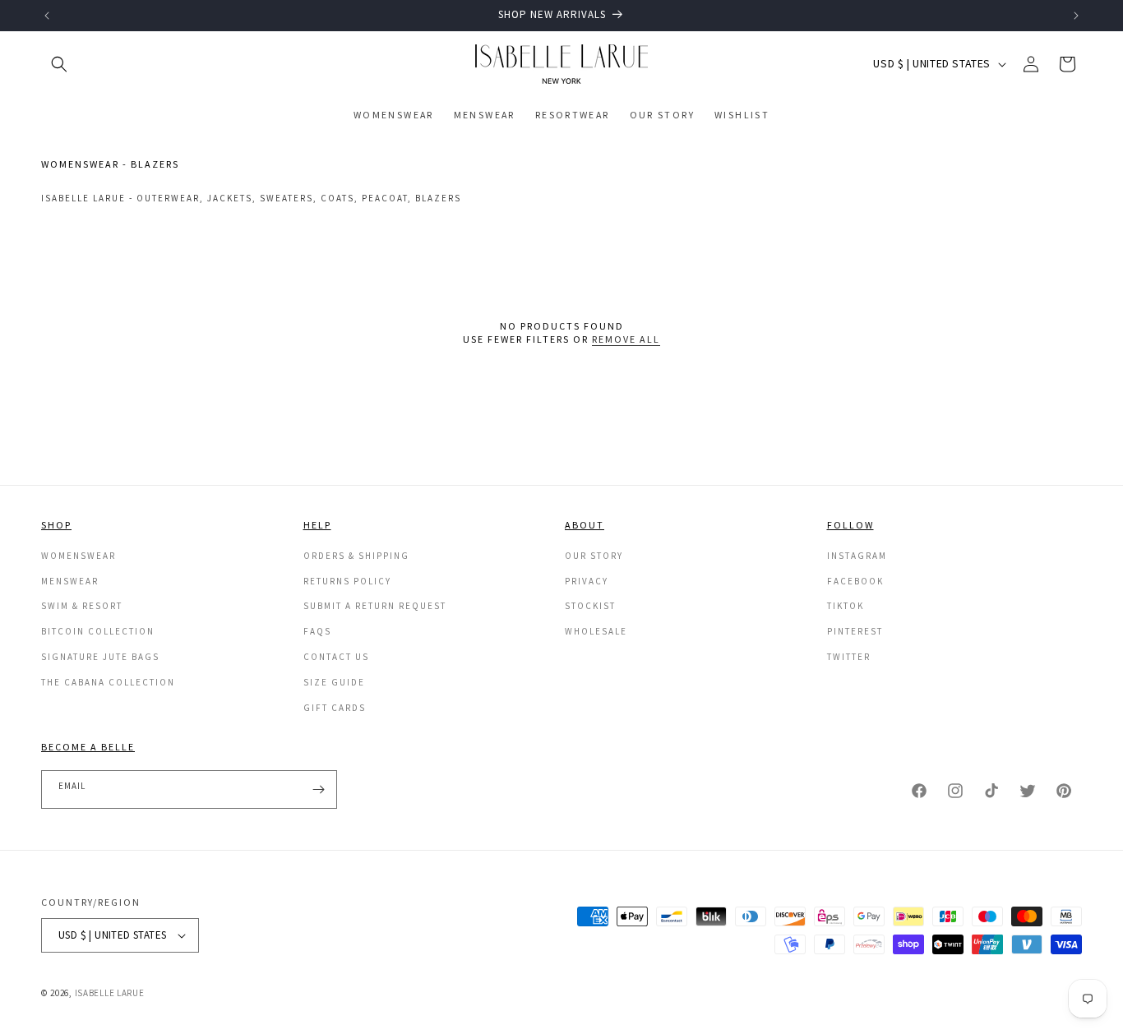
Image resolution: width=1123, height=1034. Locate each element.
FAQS (317, 631)
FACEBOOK (855, 581)
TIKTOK (845, 606)
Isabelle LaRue (110, 993)
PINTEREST (855, 631)
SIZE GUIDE (334, 682)
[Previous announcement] (47, 15)
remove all (626, 339)
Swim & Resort (81, 606)
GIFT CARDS (334, 707)
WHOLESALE (596, 631)
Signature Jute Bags (100, 656)
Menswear (70, 581)
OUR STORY (594, 555)
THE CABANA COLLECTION (108, 682)
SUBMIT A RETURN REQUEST (374, 606)
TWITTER (849, 656)
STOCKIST (590, 606)
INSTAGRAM (857, 555)
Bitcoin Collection (98, 631)
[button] (59, 64)
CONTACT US (336, 656)
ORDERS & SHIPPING (356, 555)
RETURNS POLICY (347, 581)
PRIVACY (586, 581)
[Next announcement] (1076, 15)
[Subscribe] (318, 789)
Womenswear (78, 555)
